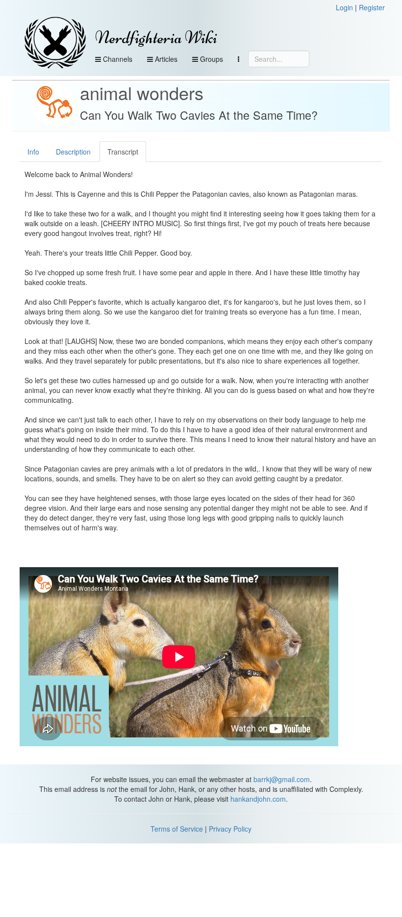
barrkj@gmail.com (281, 779)
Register (372, 7)
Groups (210, 59)
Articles (165, 59)
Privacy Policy (230, 829)
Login (344, 7)
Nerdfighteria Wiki (156, 37)
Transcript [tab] (122, 152)
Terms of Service (177, 829)
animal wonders (141, 92)
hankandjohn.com (258, 799)
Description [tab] (73, 152)
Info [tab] (33, 152)
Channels (116, 59)
